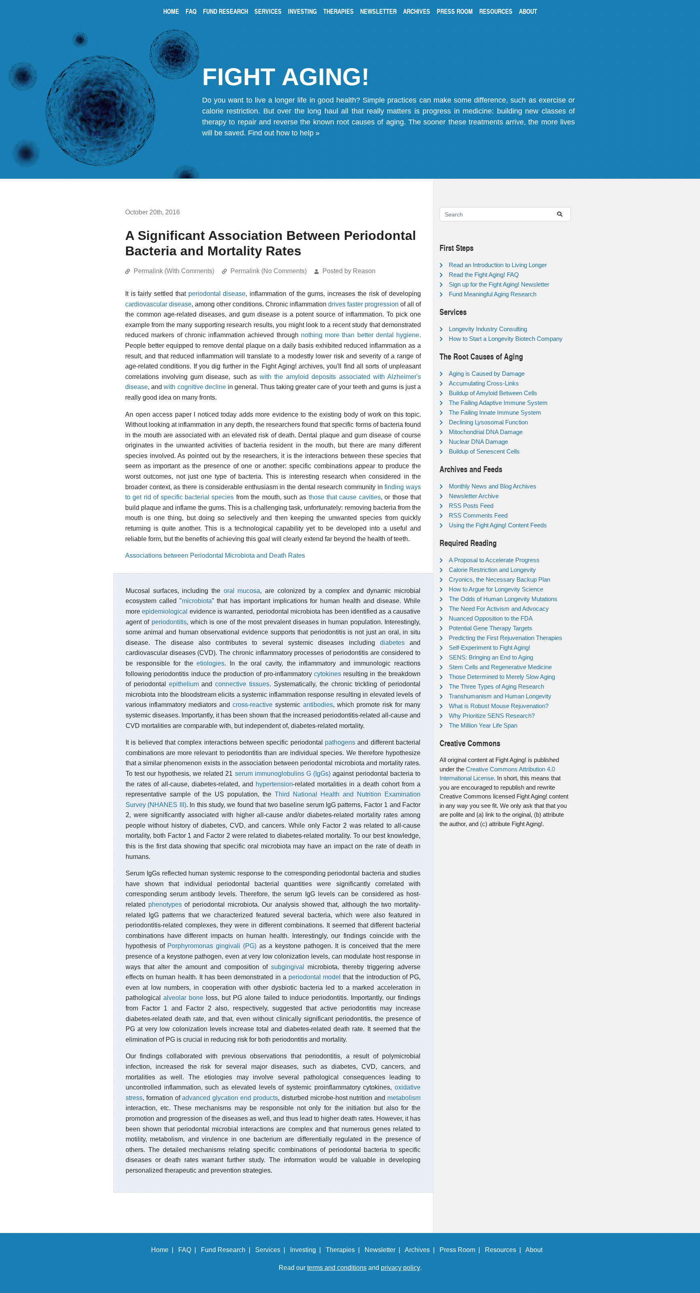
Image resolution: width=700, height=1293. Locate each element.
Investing (302, 11)
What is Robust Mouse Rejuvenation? (498, 705)
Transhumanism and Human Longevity (500, 696)
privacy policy (400, 1267)
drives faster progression (363, 304)
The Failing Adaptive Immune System (498, 402)
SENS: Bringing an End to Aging (491, 657)
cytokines (327, 673)
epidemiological (165, 611)
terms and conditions (337, 1267)
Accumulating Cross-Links (484, 383)
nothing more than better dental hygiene (360, 335)
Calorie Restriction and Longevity (492, 569)
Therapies (338, 11)
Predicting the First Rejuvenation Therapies (505, 637)
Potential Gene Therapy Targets (490, 628)
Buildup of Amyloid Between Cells (493, 393)
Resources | (504, 1249)
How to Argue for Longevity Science (496, 589)
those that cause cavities (345, 497)
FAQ (191, 11)
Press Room (455, 11)
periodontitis (169, 622)
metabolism (403, 1097)
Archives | (421, 1249)
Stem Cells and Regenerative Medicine (500, 667)
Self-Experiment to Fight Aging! (489, 647)
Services (268, 11)
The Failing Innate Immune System (495, 412)
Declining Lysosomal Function (488, 422)
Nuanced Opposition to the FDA (491, 618)
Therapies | (344, 1249)
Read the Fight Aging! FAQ (484, 274)
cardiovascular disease (158, 304)
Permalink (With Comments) (174, 271)
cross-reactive (253, 704)
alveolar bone (183, 997)
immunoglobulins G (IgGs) (293, 773)
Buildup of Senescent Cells (484, 451)
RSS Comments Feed (478, 515)
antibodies (318, 704)
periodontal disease (217, 293)
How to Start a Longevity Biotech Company (506, 338)
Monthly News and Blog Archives (492, 486)
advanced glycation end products (229, 1097)
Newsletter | (384, 1249)
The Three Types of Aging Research (496, 686)
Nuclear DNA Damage (478, 441)
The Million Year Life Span (483, 725)
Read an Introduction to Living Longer (498, 264)
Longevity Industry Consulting (488, 328)
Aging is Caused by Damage (487, 373)
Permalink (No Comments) (268, 271)
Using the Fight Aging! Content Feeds (498, 525)
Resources (495, 11)
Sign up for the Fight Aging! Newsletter (499, 284)
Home (171, 11)
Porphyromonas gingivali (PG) (211, 945)
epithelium (184, 684)
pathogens (340, 742)
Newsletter (378, 11)
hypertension (274, 784)
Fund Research (225, 11)
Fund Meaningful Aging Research (492, 294)
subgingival (287, 966)
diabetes (392, 642)
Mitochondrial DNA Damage (486, 431)
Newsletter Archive (474, 495)
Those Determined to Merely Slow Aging (502, 676)
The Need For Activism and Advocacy (499, 608)
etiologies (210, 663)
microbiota (197, 600)
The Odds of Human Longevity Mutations (503, 598)
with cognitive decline (195, 386)
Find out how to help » (284, 133)
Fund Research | (227, 1249)
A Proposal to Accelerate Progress (494, 560)
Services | (271, 1249)
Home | (164, 1249)
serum (244, 773)
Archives (416, 11)
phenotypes (165, 904)
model (332, 977)
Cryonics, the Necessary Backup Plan (499, 579)
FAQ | (188, 1249)
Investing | (307, 1249)
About (528, 11)
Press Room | (461, 1249)
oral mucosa (242, 590)
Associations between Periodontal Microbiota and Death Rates (215, 555)
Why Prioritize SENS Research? (492, 715)
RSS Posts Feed (471, 505)
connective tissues (242, 684)
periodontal (305, 977)
